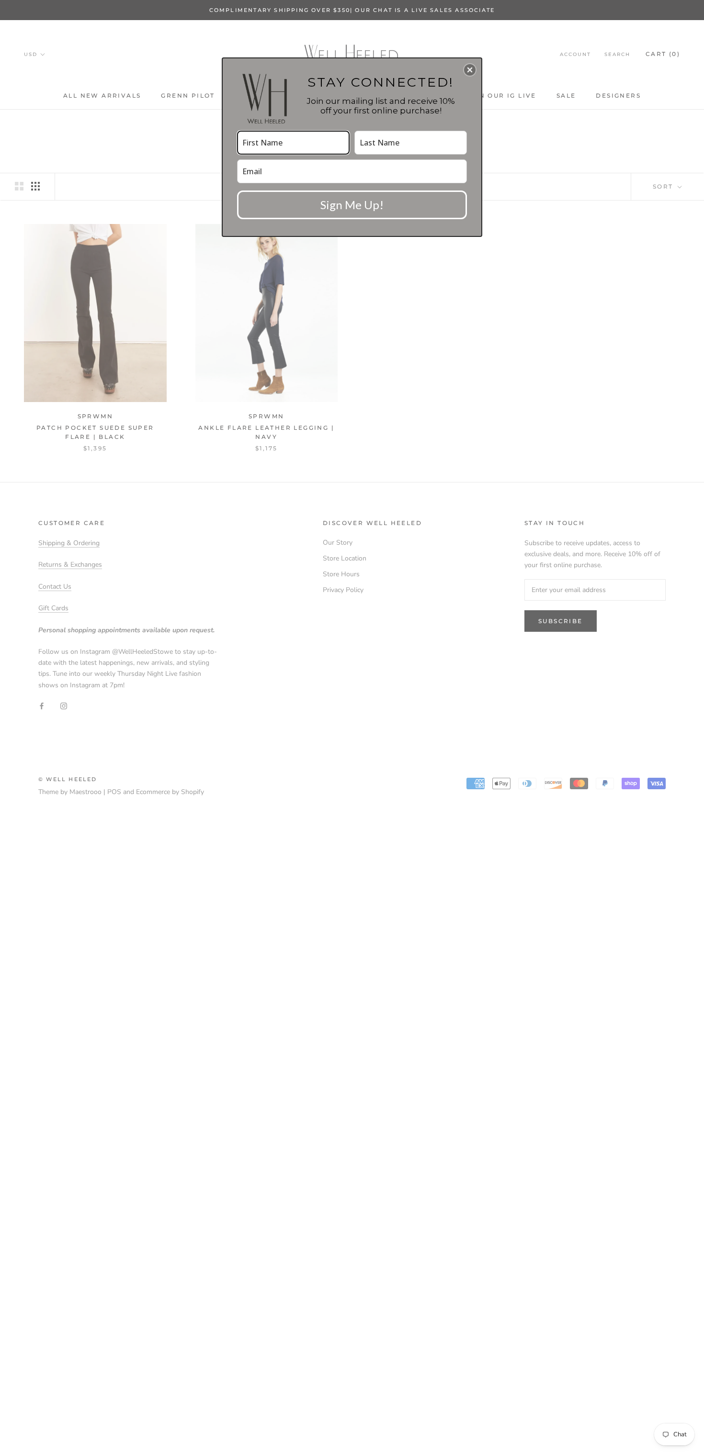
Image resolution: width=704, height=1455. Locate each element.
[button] (470, 70)
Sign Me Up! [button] (352, 205)
